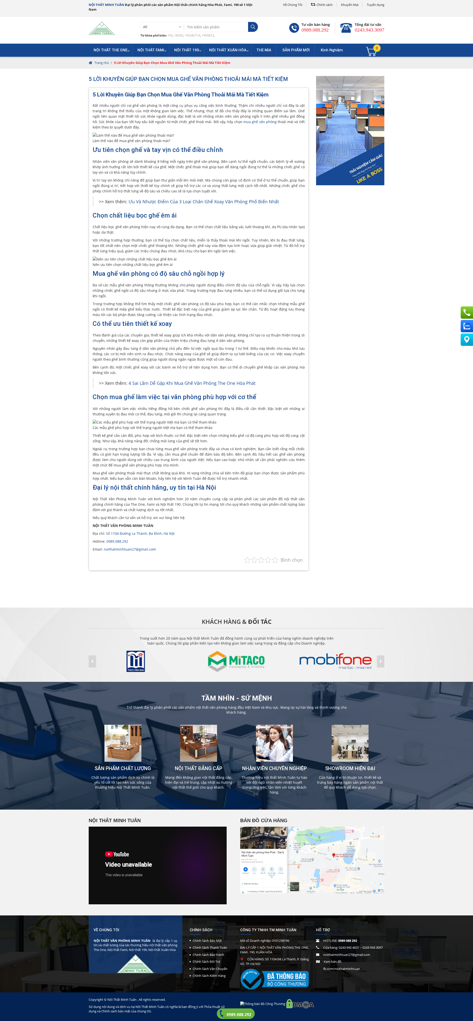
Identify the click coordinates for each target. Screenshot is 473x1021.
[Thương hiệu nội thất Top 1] (102, 28)
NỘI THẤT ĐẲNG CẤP (198, 768)
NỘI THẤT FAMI (150, 50)
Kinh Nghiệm (332, 50)
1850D (178, 35)
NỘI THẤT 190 (186, 50)
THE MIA (263, 50)
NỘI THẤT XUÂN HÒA (227, 50)
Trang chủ (101, 62)
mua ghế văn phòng (260, 121)
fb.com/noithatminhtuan (341, 968)
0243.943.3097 (369, 30)
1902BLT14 (192, 35)
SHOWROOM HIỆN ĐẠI (350, 768)
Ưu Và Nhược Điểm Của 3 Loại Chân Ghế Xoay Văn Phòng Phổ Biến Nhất (204, 201)
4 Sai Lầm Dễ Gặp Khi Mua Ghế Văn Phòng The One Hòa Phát (192, 383)
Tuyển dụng (375, 4)
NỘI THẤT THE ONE (110, 50)
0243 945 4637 (349, 947)
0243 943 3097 (372, 947)
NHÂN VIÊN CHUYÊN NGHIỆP (274, 768)
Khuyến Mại (349, 4)
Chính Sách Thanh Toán (210, 947)
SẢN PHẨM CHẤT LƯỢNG (123, 768)
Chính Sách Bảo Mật (207, 940)
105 (170, 35)
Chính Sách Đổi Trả (206, 961)
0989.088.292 (315, 30)
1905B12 (208, 35)
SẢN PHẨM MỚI (296, 50)
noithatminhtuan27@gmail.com (130, 549)
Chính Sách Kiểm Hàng (209, 975)
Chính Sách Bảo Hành (208, 954)
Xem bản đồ (332, 961)
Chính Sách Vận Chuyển (210, 968)
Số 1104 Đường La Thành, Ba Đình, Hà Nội (140, 533)
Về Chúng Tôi (292, 4)
